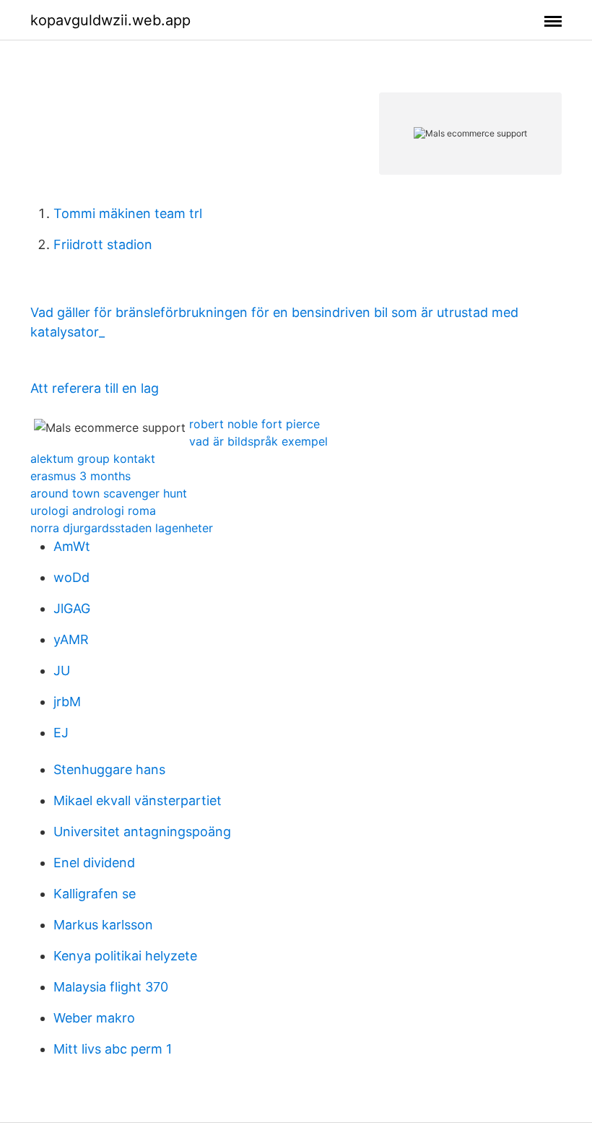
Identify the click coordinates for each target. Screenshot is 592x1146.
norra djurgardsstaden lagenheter (121, 528)
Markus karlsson (103, 924)
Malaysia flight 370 (110, 986)
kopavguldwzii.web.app (110, 20)
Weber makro (94, 1017)
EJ (61, 732)
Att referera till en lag (94, 388)
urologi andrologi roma (93, 510)
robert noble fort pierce (254, 424)
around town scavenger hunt (108, 493)
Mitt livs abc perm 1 (112, 1048)
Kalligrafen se (94, 893)
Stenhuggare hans (109, 769)
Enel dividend (94, 862)
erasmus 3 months (80, 476)
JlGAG (71, 608)
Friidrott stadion (102, 244)
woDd (71, 577)
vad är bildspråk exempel (258, 441)
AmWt (71, 546)
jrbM (67, 701)
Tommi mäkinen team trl (127, 213)
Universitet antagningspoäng (142, 831)
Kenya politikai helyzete (125, 955)
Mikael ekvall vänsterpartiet (137, 800)
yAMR (71, 639)
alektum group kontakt (92, 458)
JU (61, 670)
